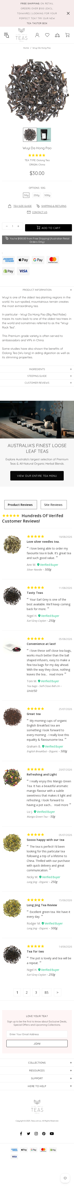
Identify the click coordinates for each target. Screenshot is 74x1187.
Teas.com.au (21, 35)
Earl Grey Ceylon (36, 620)
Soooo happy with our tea (45, 840)
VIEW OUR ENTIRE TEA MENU (37, 475)
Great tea (34, 714)
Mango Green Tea (37, 816)
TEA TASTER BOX (37, 23)
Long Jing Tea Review (42, 905)
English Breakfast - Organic (42, 751)
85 (47, 992)
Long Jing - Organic (37, 882)
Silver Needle (34, 569)
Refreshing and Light (42, 774)
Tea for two (35, 951)
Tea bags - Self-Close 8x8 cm (43, 686)
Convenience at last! (41, 644)
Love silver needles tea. (43, 542)
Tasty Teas (35, 593)
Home (26, 48)
